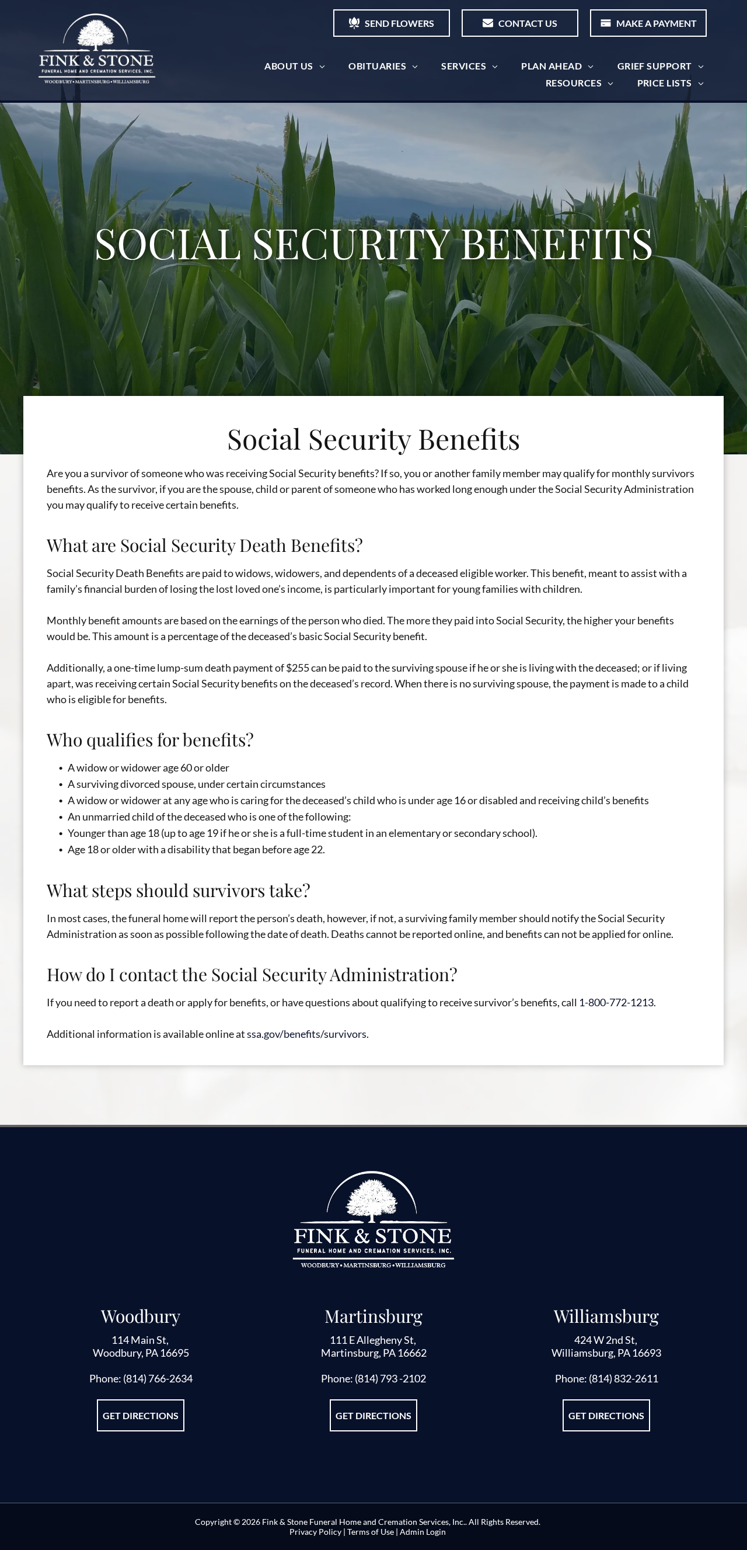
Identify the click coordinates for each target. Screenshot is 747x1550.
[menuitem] (295, 65)
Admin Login (423, 1532)
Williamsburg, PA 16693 (606, 1352)
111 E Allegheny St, (374, 1339)
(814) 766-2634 (158, 1378)
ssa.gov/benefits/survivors (306, 1033)
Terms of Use (370, 1532)
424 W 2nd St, (606, 1339)
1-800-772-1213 (616, 1002)
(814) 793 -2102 (390, 1378)
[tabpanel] (141, 1370)
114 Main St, (140, 1339)
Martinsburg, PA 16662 (374, 1352)
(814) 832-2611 (623, 1378)
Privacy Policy (315, 1532)
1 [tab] (373, 1453)
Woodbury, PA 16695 (141, 1352)
